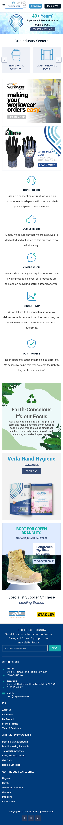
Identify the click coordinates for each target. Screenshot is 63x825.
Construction (8, 801)
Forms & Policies (10, 724)
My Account (8, 719)
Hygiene (6, 778)
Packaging (7, 797)
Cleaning (6, 792)
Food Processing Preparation (16, 746)
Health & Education (11, 765)
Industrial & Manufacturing (15, 742)
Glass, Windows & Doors (13, 755)
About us (6, 710)
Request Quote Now (42, 29)
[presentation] (4, 60)
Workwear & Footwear (13, 787)
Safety (5, 783)
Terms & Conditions (11, 728)
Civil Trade (7, 760)
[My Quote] (52, 6)
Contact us (7, 714)
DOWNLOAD (31, 471)
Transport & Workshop (13, 751)
